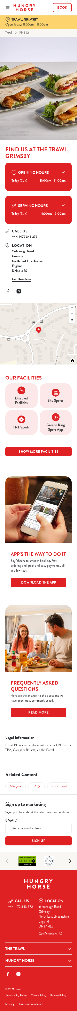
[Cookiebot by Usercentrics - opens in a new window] (54, 427)
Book (62, 7)
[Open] (7, 7)
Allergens (15, 786)
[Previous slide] (8, 861)
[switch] (66, 511)
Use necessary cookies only (39, 580)
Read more (38, 712)
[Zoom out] (72, 314)
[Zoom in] (72, 308)
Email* (11, 820)
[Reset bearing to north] (72, 320)
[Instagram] (18, 291)
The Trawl (15, 948)
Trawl (8, 32)
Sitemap (10, 1004)
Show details (55, 553)
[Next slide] (68, 861)
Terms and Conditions (31, 1004)
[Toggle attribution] (72, 360)
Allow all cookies (38, 566)
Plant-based (59, 786)
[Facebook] (8, 291)
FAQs (36, 786)
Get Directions (21, 279)
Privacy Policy (58, 995)
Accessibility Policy (16, 995)
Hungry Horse (19, 960)
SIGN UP (38, 840)
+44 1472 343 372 (24, 236)
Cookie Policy (38, 995)
